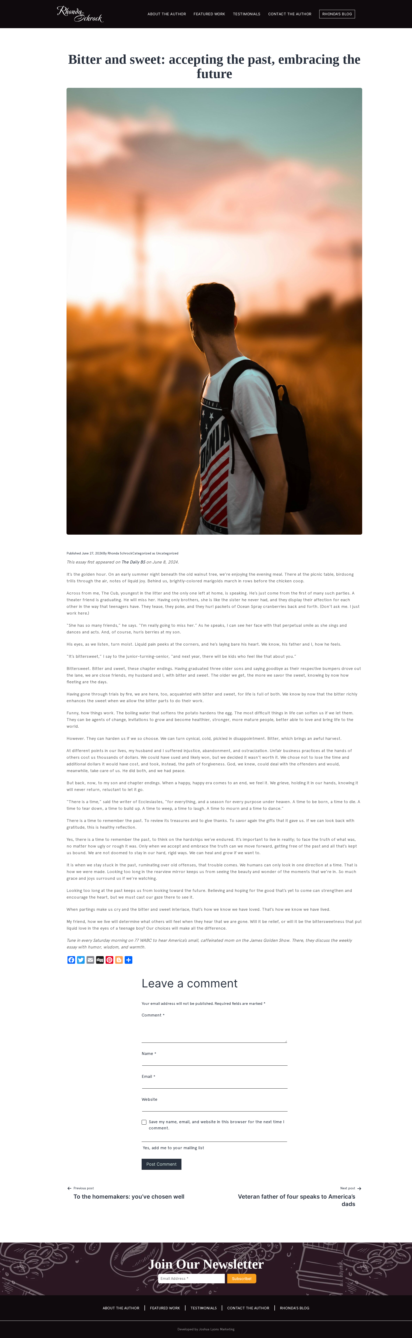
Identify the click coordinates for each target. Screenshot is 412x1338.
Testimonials (247, 14)
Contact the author (290, 14)
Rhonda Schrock (120, 553)
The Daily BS (133, 561)
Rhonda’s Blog (337, 14)
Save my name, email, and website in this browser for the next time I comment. (216, 1124)
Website (149, 1099)
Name (149, 1053)
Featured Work (209, 14)
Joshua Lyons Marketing (217, 1329)
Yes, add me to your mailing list (173, 1147)
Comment (153, 1014)
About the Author (167, 14)
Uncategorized (167, 553)
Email (148, 1076)
